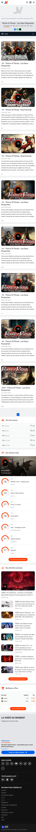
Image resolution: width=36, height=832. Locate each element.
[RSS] (20, 763)
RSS (2, 817)
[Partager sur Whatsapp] (18, 29)
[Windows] (11, 779)
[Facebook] (2, 763)
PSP (28, 26)
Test (5, 469)
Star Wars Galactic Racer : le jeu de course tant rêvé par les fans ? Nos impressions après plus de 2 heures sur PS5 (25, 604)
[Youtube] (16, 763)
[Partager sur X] (20, 29)
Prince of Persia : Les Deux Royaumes (18, 23)
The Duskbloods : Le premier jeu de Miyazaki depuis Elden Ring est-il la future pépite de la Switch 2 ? (17, 594)
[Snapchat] (2, 768)
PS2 (25, 26)
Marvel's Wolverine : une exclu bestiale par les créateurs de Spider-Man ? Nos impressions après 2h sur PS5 (25, 615)
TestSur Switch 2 (16, 539)
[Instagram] (11, 763)
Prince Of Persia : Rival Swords (16, 110)
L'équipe (3, 792)
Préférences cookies (7, 812)
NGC (22, 26)
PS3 (14, 26)
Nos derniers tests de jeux (18, 559)
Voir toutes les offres (18, 708)
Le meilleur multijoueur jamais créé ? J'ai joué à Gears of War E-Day (24, 659)
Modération (4, 802)
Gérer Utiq (4, 810)
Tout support (6, 26)
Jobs (2, 820)
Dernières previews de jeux (18, 679)
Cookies (3, 807)
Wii (16, 26)
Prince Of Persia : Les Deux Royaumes (14, 203)
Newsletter (4, 815)
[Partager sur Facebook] (15, 29)
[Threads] (29, 763)
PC (11, 26)
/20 (34, 426)
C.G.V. (3, 800)
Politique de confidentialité (9, 805)
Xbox (31, 26)
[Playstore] (2, 779)
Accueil (3, 18)
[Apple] (7, 779)
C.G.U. (3, 797)
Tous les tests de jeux (11, 18)
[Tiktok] (25, 763)
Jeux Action (26, 18)
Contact (3, 790)
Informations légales (7, 795)
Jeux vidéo (20, 18)
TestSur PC (17, 493)
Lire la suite (4, 749)
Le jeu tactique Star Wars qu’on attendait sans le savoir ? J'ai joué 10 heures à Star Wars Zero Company (25, 637)
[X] (7, 763)
